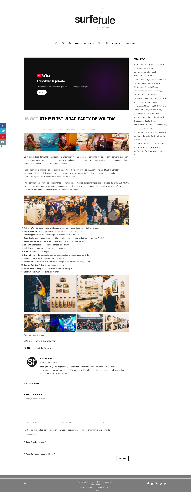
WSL (136, 155)
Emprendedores (47, 129)
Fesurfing (157, 91)
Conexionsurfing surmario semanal (150, 79)
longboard (138, 106)
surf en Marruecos (142, 140)
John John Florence (157, 98)
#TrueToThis (41, 341)
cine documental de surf (145, 72)
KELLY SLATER (140, 102)
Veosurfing (158, 151)
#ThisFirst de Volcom (40, 348)
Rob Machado (140, 117)
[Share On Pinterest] (3, 136)
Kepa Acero (152, 102)
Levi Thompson (39, 335)
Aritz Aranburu (157, 64)
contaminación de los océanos (148, 83)
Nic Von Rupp (155, 109)
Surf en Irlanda (158, 136)
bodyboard (149, 68)
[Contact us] (3, 142)
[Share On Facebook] (3, 126)
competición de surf (143, 76)
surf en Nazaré (157, 143)
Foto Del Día (151, 94)
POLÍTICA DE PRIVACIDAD (96, 488)
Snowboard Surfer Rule (155, 125)
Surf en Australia (141, 132)
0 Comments (82, 129)
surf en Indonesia (142, 136)
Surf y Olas (147, 151)
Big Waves (138, 68)
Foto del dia (139, 94)
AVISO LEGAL (80, 488)
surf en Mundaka (141, 143)
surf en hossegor (158, 132)
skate (149, 117)
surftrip (137, 151)
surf (136, 128)
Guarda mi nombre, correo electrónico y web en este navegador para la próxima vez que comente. (68, 430)
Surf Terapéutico (153, 147)
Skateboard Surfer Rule (144, 121)
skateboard (158, 117)
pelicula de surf (154, 113)
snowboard (139, 125)
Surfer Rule (70, 129)
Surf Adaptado (145, 128)
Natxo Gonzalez (141, 109)
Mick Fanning (160, 106)
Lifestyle (59, 129)
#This (26, 341)
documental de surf (143, 91)
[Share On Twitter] (3, 131)
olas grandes (140, 113)
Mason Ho (148, 106)
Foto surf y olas (141, 98)
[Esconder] (1, 146)
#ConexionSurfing (142, 64)
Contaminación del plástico (146, 87)
